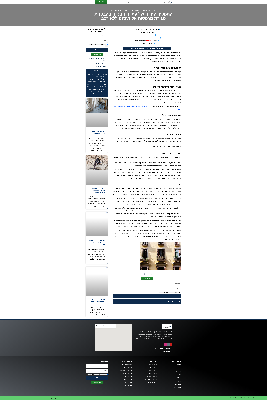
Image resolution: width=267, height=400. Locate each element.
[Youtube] (171, 344)
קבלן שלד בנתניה (127, 382)
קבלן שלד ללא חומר (151, 373)
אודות (160, 2)
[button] (114, 301)
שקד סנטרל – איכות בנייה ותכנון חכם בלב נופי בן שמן (97, 242)
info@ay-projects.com (55, 398)
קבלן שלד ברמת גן (127, 367)
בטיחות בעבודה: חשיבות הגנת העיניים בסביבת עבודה (97, 302)
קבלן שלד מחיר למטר (151, 376)
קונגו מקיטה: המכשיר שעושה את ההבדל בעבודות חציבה (98, 191)
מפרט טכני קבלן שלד (151, 382)
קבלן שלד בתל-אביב (127, 364)
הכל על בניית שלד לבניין (149, 2)
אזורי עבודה (137, 2)
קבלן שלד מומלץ (152, 364)
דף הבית (155, 10)
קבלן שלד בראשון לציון (126, 370)
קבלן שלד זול (153, 367)
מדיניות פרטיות (168, 292)
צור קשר (112, 2)
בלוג (118, 2)
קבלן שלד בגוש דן (127, 379)
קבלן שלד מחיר (127, 2)
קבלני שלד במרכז (127, 385)
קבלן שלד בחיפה (127, 373)
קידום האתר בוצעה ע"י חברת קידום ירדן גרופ (242, 397)
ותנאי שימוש (162, 292)
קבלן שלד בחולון (128, 376)
